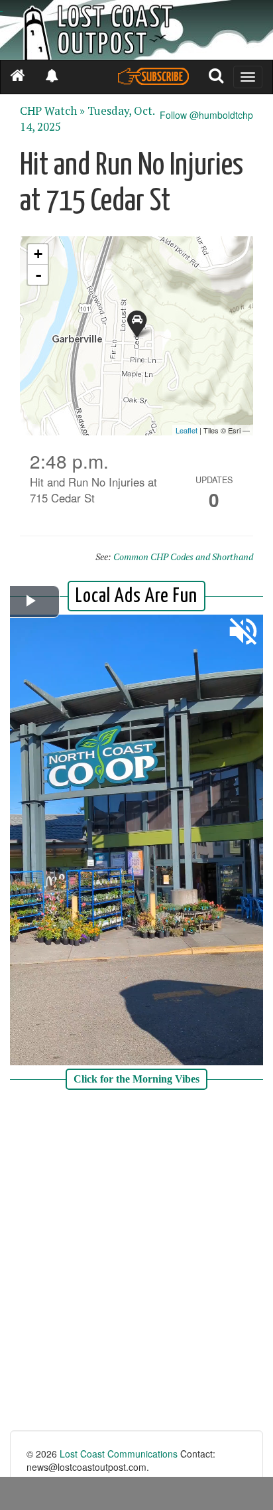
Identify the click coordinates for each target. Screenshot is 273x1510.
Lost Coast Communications (119, 1453)
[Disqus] (136, 1262)
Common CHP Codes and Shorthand (183, 556)
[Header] (136, 30)
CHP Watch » (52, 111)
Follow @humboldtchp (206, 114)
